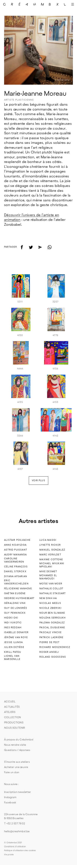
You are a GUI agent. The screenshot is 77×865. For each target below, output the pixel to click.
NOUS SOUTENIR (14, 727)
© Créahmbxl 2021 (13, 842)
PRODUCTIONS (13, 722)
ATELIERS (10, 711)
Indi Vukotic (13, 622)
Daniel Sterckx (15, 571)
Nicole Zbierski (50, 608)
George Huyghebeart (19, 598)
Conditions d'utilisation (15, 846)
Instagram (10, 797)
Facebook (10, 802)
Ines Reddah (12, 627)
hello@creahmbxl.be (17, 831)
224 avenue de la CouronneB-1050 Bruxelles (21, 816)
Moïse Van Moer (50, 583)
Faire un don (11, 772)
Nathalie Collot (51, 588)
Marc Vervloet (50, 554)
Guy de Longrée (15, 608)
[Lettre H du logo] (35, 4)
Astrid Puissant (15, 549)
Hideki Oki (11, 617)
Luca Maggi (47, 540)
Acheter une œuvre (16, 767)
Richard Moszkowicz (54, 647)
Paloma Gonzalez (52, 622)
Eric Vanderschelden (16, 582)
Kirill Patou (12, 652)
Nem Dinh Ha (48, 598)
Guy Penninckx (15, 612)
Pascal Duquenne (52, 627)
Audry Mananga (15, 554)
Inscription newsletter (17, 791)
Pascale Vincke (50, 632)
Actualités (12, 706)
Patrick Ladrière (51, 637)
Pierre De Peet (49, 642)
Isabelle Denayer (16, 632)
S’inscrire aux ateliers (17, 761)
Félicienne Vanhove (18, 588)
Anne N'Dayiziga (15, 544)
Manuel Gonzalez (52, 549)
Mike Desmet (48, 571)
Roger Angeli (49, 652)
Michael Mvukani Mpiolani (51, 565)
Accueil (10, 701)
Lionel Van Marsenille (12, 657)
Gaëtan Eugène (15, 593)
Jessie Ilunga (13, 642)
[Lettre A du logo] (27, 4)
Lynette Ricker (50, 544)
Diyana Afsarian (15, 576)
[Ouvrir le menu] (72, 4)
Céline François (16, 566)
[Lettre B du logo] (50, 4)
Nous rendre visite (15, 744)
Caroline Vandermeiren (14, 560)
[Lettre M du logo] (42, 4)
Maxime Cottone (51, 559)
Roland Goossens (52, 656)
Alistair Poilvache (17, 540)
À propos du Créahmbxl (18, 739)
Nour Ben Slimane (52, 612)
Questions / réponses (17, 749)
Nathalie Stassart (52, 593)
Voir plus (38, 480)
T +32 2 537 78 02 (14, 823)
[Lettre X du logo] (57, 4)
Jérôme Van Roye (16, 637)
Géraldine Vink (15, 603)
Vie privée (9, 854)
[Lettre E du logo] (20, 4)
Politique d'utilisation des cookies (20, 850)
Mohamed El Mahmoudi (48, 577)
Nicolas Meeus (50, 603)
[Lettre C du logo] (4, 4)
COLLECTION (12, 717)
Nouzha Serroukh (52, 617)
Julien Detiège (14, 647)
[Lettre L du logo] (65, 4)
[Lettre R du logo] (12, 4)
